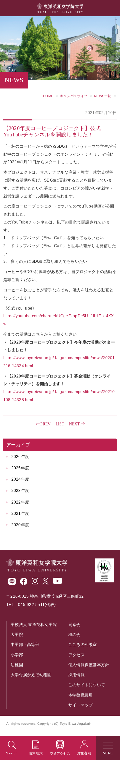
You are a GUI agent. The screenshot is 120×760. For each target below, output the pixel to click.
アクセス (76, 655)
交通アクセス (60, 753)
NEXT (74, 424)
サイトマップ (80, 705)
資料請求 (36, 753)
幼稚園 (17, 665)
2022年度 (20, 502)
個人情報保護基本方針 (88, 665)
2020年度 (20, 525)
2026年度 (20, 456)
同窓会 (74, 625)
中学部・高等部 (25, 645)
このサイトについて (86, 685)
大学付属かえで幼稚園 (31, 675)
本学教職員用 (80, 695)
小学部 (17, 655)
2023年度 (20, 490)
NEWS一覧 (102, 96)
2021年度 (20, 513)
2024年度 (20, 479)
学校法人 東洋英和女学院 (34, 625)
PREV (45, 424)
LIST (60, 424)
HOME (48, 96)
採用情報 (76, 675)
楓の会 (74, 635)
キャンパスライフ (73, 96)
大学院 (17, 635)
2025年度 (20, 468)
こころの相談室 (82, 645)
